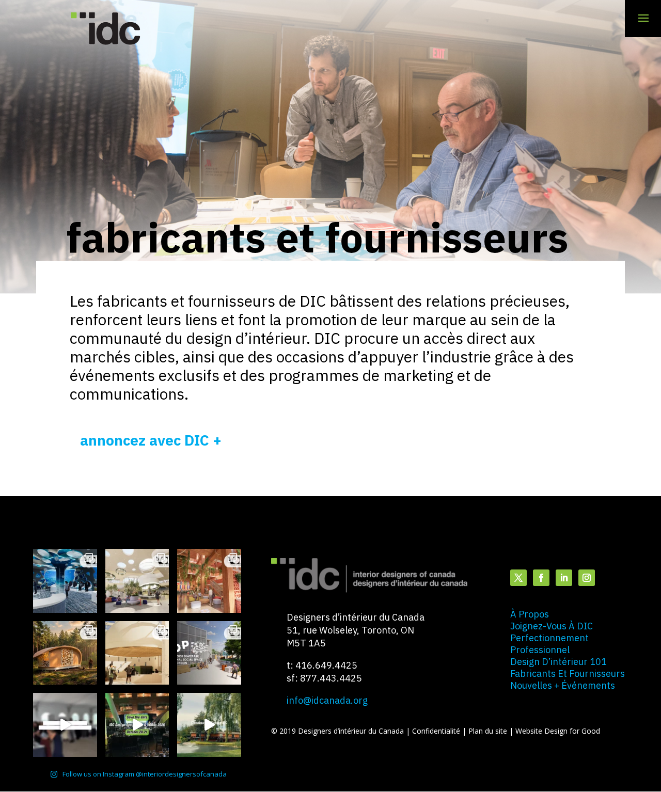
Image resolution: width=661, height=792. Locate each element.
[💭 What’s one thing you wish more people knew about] (65, 725)
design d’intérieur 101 (558, 662)
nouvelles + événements (562, 685)
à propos (529, 614)
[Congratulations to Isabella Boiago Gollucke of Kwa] (209, 581)
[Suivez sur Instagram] (586, 577)
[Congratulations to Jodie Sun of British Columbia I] (137, 581)
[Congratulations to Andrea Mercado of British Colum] (65, 581)
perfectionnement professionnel (549, 644)
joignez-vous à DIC (551, 626)
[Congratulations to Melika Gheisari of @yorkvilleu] (65, 653)
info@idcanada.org (327, 700)
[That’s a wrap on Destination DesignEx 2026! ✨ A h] (209, 725)
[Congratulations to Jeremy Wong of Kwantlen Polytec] (137, 653)
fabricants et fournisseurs (567, 673)
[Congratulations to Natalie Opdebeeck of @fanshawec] (209, 653)
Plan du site (488, 731)
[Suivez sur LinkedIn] (564, 577)
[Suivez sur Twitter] (518, 577)
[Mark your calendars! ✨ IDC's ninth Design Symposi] (137, 725)
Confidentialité (437, 731)
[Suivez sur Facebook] (541, 577)
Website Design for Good (557, 731)
